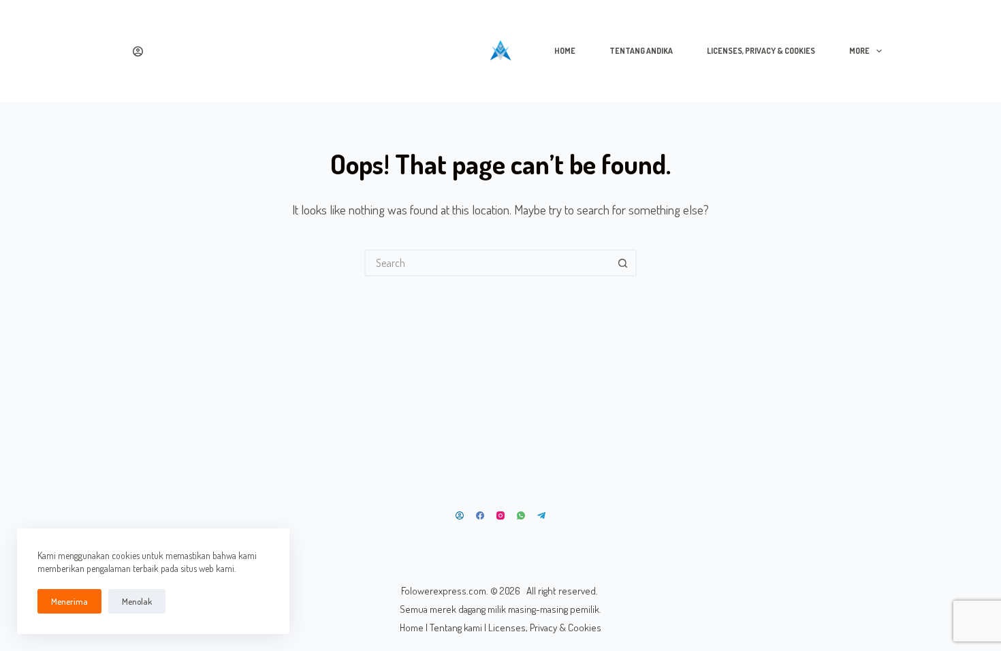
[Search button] (623, 262)
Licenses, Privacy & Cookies (761, 51)
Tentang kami (456, 627)
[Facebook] (480, 515)
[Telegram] (541, 515)
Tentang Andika (641, 51)
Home (564, 51)
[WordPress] (460, 515)
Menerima (69, 601)
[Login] (138, 51)
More (859, 51)
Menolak (137, 601)
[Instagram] (500, 515)
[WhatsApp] (521, 515)
